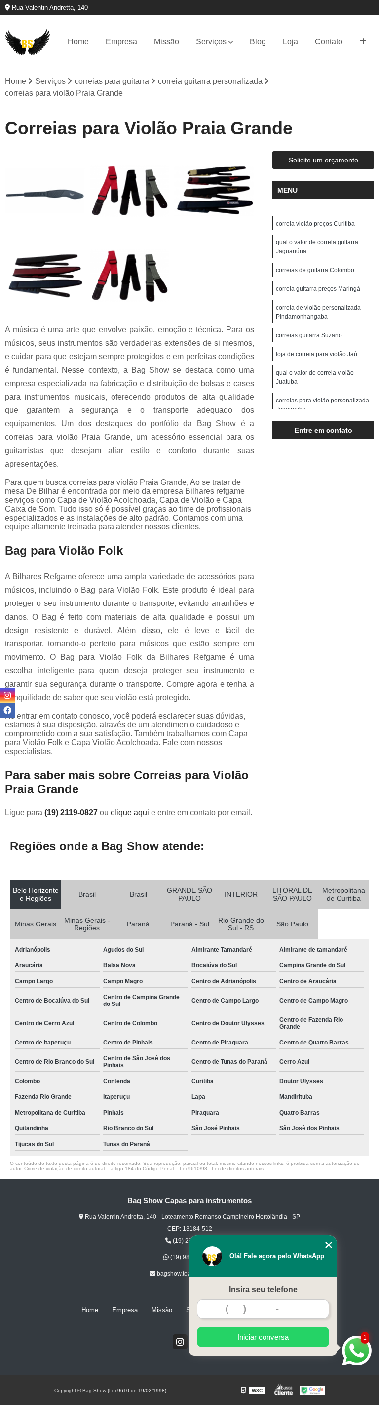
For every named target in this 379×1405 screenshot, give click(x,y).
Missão (166, 42)
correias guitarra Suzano (309, 335)
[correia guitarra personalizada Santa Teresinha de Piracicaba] (130, 191)
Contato (328, 42)
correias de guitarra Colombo (315, 270)
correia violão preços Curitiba (315, 223)
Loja (290, 42)
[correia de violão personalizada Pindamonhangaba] (45, 276)
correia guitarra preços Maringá (318, 288)
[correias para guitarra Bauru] (45, 191)
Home (78, 42)
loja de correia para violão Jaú (316, 354)
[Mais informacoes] (363, 42)
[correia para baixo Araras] (130, 276)
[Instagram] (180, 1341)
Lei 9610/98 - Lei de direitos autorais (222, 1168)
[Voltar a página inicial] (27, 42)
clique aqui (130, 812)
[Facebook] (7, 710)
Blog (258, 42)
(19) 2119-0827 (72, 812)
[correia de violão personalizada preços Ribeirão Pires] (214, 191)
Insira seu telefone (263, 1289)
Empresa (121, 42)
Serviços (211, 42)
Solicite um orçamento (323, 160)
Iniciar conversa (263, 1337)
